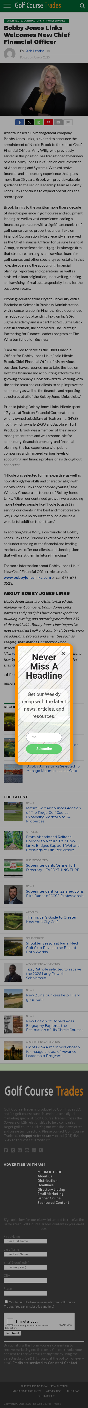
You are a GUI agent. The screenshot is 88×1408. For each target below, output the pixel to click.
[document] (44, 704)
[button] (63, 653)
